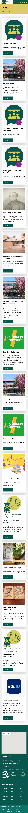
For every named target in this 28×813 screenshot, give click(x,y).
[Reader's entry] (20, 2)
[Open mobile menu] (14, 2)
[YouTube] (26, 2)
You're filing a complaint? (19, 810)
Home (3, 11)
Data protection (9, 810)
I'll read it (7, 53)
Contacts (3, 809)
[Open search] (18, 2)
